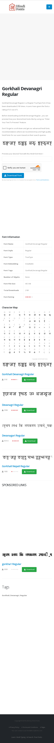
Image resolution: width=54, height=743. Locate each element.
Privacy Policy (14, 727)
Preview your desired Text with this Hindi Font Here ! (22, 154)
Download (30, 379)
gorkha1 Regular (11, 564)
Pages (43, 727)
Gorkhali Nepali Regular (16, 466)
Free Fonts (38, 737)
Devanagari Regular (13, 435)
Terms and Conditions (42, 180)
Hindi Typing (20, 737)
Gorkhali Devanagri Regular (18, 374)
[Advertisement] (27, 47)
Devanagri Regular (12, 405)
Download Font (14, 175)
